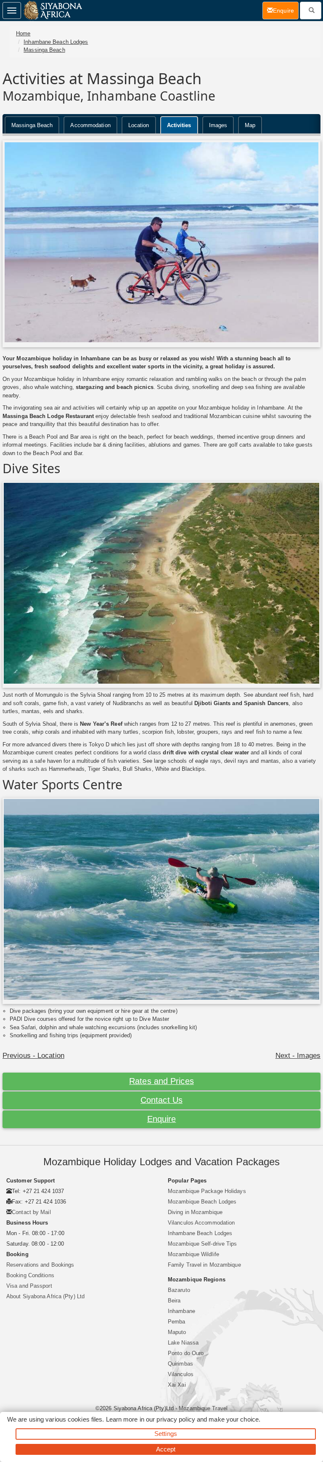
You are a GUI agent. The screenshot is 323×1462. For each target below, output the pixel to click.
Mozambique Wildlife (193, 1254)
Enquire (161, 1119)
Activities (179, 125)
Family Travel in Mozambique (204, 1265)
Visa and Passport (29, 1286)
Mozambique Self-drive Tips (202, 1244)
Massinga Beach (44, 50)
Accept (166, 1449)
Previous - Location (33, 1056)
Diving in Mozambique (195, 1212)
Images (218, 125)
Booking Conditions (30, 1275)
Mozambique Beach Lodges (202, 1201)
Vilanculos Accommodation (201, 1223)
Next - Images (297, 1056)
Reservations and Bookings (40, 1265)
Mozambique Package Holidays (207, 1191)
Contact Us (161, 1100)
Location (138, 125)
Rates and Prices (161, 1081)
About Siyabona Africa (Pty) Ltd (45, 1296)
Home (23, 33)
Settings (165, 1433)
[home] (52, 10)
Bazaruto (179, 1290)
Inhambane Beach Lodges (56, 42)
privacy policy (175, 1419)
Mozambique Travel (203, 1408)
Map (250, 125)
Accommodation (90, 125)
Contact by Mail (31, 1212)
